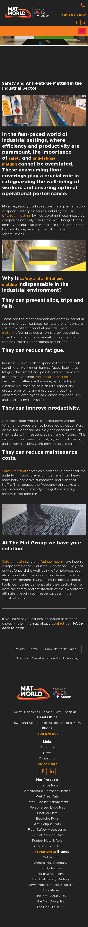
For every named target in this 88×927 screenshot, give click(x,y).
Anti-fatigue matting (52, 376)
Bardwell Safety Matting (50, 879)
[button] (82, 31)
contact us (60, 623)
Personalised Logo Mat (47, 807)
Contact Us (47, 758)
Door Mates (50, 890)
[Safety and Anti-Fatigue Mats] (44, 534)
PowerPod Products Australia (50, 884)
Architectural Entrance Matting (47, 791)
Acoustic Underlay (47, 846)
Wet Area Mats (47, 796)
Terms (33, 649)
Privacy (20, 649)
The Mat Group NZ (50, 901)
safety (15, 158)
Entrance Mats (47, 785)
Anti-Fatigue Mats (47, 824)
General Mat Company (51, 862)
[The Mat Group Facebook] (43, 774)
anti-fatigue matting (49, 561)
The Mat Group (44, 851)
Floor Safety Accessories (47, 829)
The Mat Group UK (51, 907)
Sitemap (22, 658)
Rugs (55, 818)
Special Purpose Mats (47, 835)
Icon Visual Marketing (64, 658)
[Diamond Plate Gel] (44, 270)
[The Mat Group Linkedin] (52, 774)
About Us (47, 747)
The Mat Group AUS (50, 896)
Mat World (51, 857)
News (47, 753)
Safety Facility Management (47, 802)
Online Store (47, 764)
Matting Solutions (50, 873)
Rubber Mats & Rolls (47, 840)
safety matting (18, 215)
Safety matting (14, 471)
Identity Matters (50, 868)
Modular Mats (47, 813)
